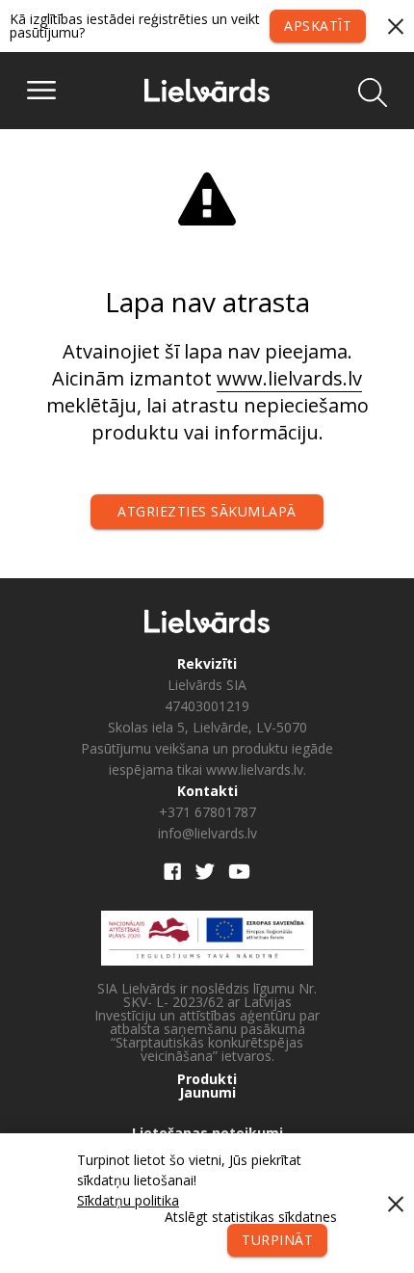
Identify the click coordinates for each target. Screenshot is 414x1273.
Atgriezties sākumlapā (207, 511)
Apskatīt (317, 25)
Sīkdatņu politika (128, 1200)
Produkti (207, 1079)
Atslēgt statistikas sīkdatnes (251, 1216)
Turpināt (277, 1240)
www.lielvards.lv (289, 378)
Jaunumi (207, 1093)
